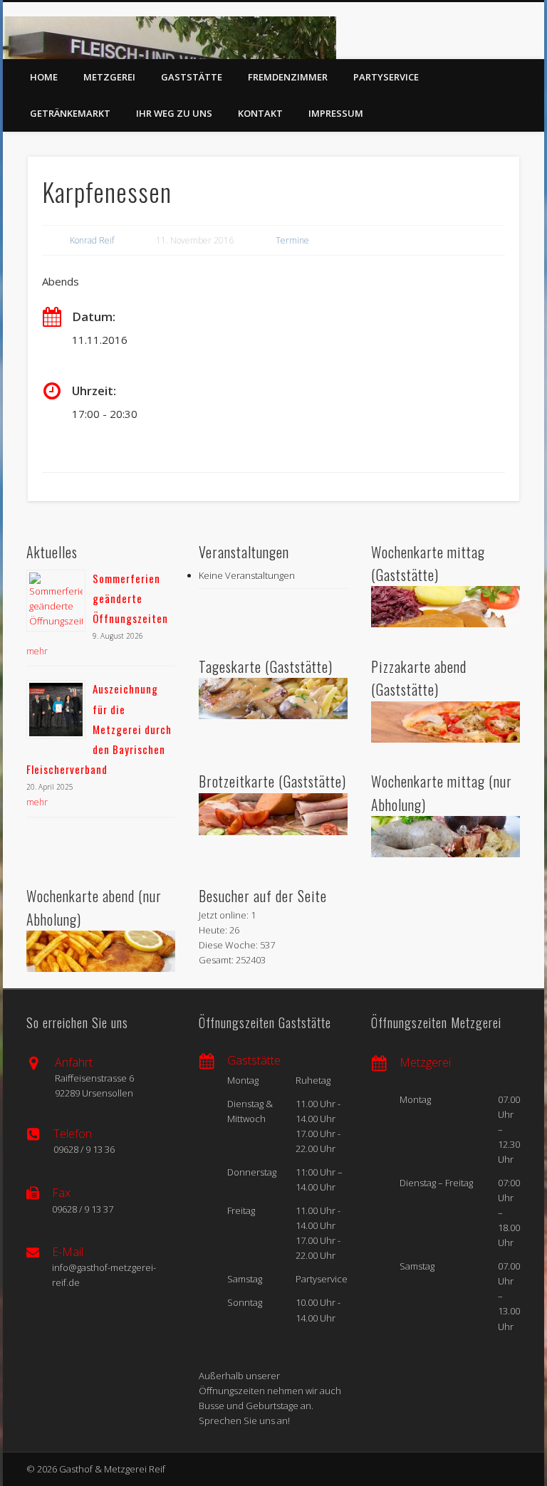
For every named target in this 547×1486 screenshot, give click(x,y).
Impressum (335, 113)
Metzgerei (109, 76)
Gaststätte (191, 76)
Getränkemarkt (70, 113)
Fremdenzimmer (288, 76)
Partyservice (386, 76)
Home (44, 76)
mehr (37, 651)
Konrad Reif (92, 240)
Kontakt (260, 113)
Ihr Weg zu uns (174, 113)
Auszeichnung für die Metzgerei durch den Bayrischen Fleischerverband (99, 729)
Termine (292, 240)
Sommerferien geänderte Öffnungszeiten (130, 598)
